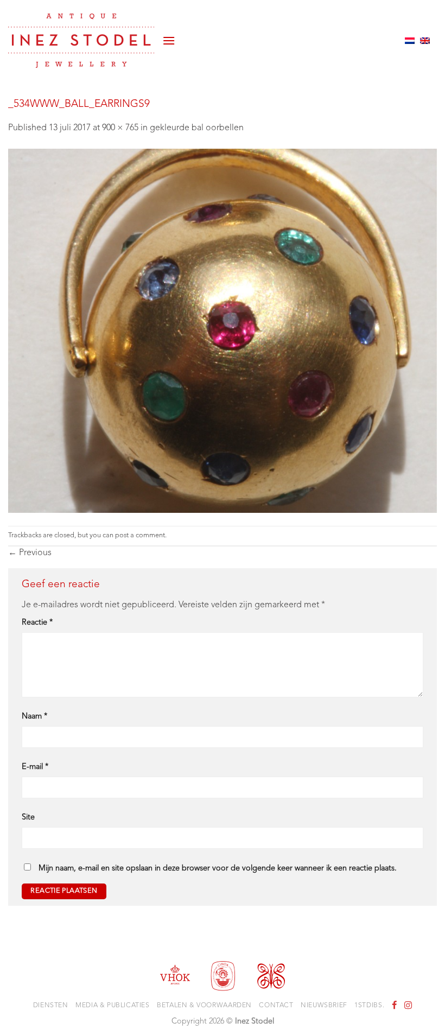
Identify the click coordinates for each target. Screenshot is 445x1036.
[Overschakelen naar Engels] (425, 40)
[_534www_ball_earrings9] (222, 330)
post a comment (140, 535)
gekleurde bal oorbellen (197, 128)
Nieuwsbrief (324, 1005)
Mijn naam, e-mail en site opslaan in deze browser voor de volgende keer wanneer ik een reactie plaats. (218, 869)
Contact (276, 1005)
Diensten (50, 1005)
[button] (168, 40)
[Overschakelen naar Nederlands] (409, 40)
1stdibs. (369, 1005)
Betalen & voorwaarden (204, 1005)
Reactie (37, 623)
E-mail (35, 767)
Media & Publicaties (112, 1005)
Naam (34, 717)
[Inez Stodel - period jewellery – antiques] (81, 41)
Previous (30, 553)
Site (28, 817)
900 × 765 (120, 128)
